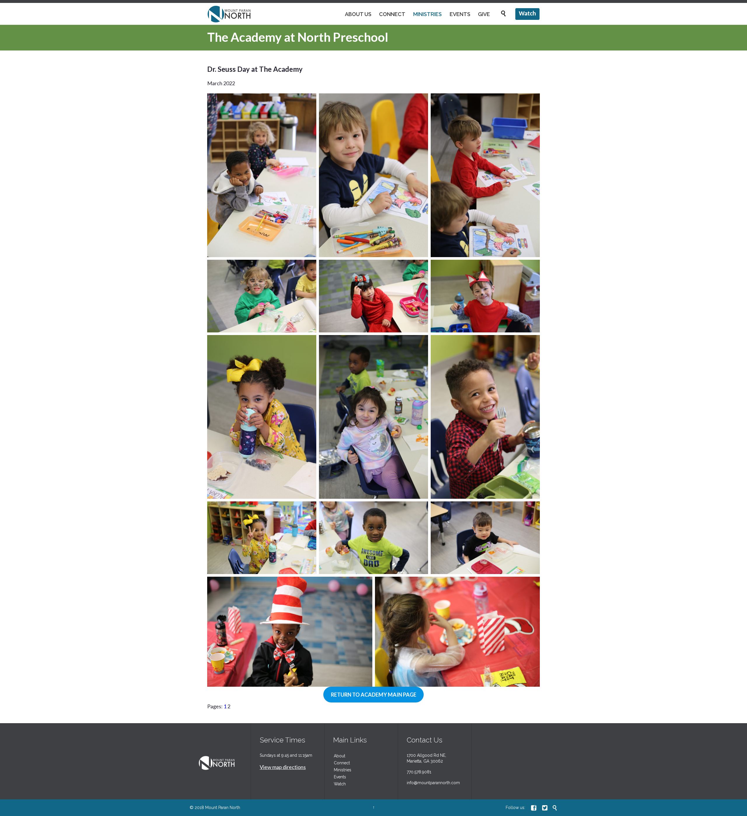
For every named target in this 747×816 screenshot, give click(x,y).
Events (340, 777)
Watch (340, 784)
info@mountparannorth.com (433, 782)
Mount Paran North (222, 807)
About (339, 756)
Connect (342, 763)
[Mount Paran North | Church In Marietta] (229, 14)
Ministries (342, 770)
